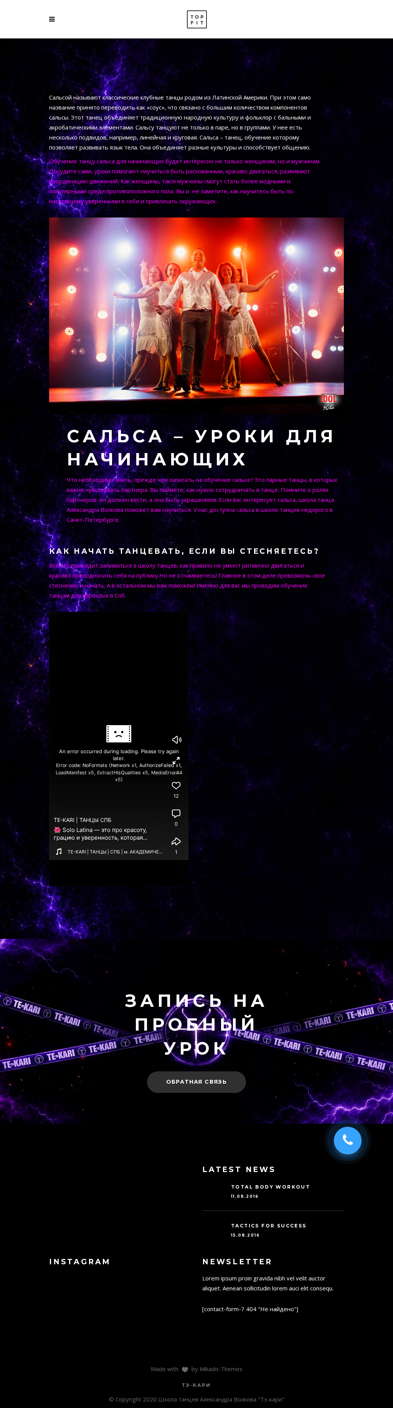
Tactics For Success (269, 1226)
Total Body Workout (270, 1187)
